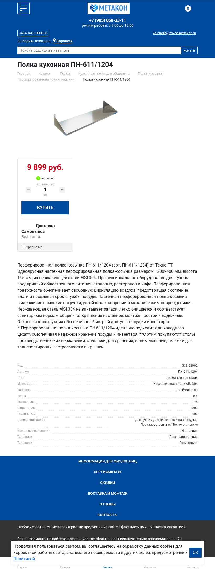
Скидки (107, 483)
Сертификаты (107, 472)
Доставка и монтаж (107, 493)
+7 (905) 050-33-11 (107, 20)
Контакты (107, 515)
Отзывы (108, 504)
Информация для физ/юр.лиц (107, 461)
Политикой (24, 558)
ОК (195, 552)
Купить (45, 207)
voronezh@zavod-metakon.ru (174, 33)
